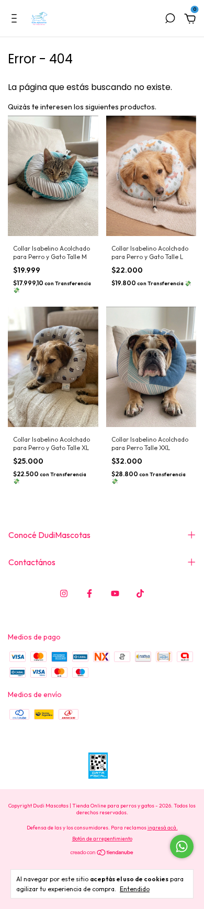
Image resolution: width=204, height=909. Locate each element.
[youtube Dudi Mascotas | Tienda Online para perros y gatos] (115, 593)
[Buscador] (170, 20)
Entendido (135, 889)
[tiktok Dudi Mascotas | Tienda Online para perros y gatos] (140, 593)
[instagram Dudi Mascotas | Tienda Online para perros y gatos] (64, 593)
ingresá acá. (163, 827)
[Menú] (16, 20)
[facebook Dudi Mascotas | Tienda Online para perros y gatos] (89, 593)
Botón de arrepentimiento (102, 838)
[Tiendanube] (102, 853)
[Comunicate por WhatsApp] (182, 846)
